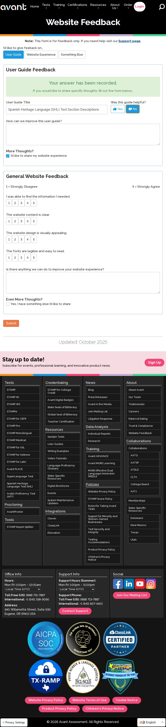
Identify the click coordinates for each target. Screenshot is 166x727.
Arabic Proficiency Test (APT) (21, 495)
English (151, 722)
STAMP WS (13, 404)
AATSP (135, 462)
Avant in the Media (100, 404)
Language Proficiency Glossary (61, 467)
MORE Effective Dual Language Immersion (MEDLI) (101, 473)
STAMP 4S (13, 397)
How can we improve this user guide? (34, 121)
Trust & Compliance (141, 425)
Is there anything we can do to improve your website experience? (55, 269)
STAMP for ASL (16, 447)
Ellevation (54, 532)
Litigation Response (100, 418)
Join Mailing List (97, 411)
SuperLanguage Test (20, 476)
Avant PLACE (15, 469)
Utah (134, 539)
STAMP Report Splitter (20, 527)
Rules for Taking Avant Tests (102, 507)
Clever (52, 518)
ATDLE (135, 469)
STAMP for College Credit (59, 391)
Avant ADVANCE (98, 456)
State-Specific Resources (56, 477)
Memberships (137, 500)
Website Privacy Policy (102, 491)
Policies (92, 485)
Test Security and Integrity (99, 531)
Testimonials (136, 404)
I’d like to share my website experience (38, 156)
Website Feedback (140, 433)
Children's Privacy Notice (105, 708)
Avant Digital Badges (60, 400)
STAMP (11, 389)
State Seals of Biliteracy (62, 407)
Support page (129, 41)
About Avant (136, 389)
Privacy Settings (15, 722)
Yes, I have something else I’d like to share (40, 304)
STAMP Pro (13, 425)
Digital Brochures (58, 486)
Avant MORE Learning (101, 463)
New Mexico (138, 525)
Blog (91, 389)
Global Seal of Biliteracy (63, 414)
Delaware (137, 518)
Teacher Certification (61, 421)
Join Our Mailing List (131, 595)
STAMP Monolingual (19, 433)
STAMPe (12, 411)
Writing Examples (58, 451)
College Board (140, 484)
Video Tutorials (57, 458)
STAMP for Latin (16, 461)
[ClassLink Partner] (120, 639)
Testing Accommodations (99, 541)
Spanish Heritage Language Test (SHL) (20, 485)
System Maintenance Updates (61, 502)
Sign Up (154, 363)
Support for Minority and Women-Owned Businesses (102, 519)
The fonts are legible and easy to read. (35, 251)
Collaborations (138, 448)
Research (94, 441)
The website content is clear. (27, 215)
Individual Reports (99, 433)
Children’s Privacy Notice (99, 558)
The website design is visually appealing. (36, 233)
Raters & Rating (138, 418)
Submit (11, 323)
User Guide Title (18, 102)
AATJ (134, 491)
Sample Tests (56, 436)
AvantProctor (15, 511)
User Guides (55, 443)
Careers (134, 411)
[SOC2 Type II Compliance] (46, 639)
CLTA (134, 477)
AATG (134, 455)
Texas (134, 532)
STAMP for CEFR (16, 418)
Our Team (135, 397)
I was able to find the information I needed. (38, 196)
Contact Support (75, 611)
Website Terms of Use (89, 700)
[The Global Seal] (83, 639)
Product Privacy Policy (101, 549)
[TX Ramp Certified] (46, 676)
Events (52, 493)
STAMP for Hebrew (18, 454)
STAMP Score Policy (100, 498)
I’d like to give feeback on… (23, 48)
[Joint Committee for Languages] (83, 676)
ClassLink (53, 525)
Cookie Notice (127, 700)
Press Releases (97, 397)
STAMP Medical (16, 440)
